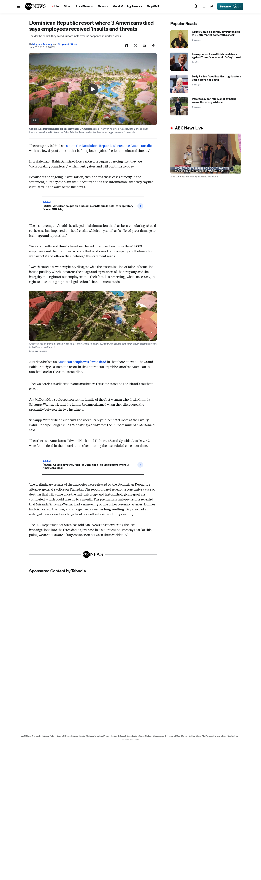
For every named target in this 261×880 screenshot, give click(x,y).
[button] (18, 6)
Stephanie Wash (67, 44)
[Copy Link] (153, 45)
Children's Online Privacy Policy (101, 736)
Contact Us (232, 736)
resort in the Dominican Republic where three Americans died (108, 145)
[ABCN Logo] (35, 6)
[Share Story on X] (135, 45)
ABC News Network (30, 736)
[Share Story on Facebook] (126, 45)
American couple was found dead (82, 361)
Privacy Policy (48, 736)
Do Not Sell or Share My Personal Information (203, 736)
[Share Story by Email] (144, 45)
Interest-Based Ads (127, 736)
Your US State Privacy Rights (71, 736)
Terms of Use (173, 736)
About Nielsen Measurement (152, 736)
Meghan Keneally (42, 44)
